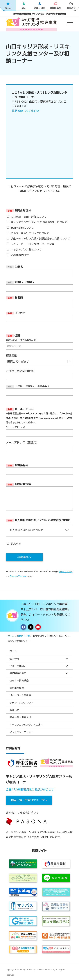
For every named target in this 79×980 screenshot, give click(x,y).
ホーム (11, 635)
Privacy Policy (65, 571)
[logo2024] (33, 24)
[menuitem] (68, 24)
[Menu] (68, 24)
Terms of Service (18, 575)
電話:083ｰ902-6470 (25, 110)
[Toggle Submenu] (66, 658)
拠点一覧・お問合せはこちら (29, 800)
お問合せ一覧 (23, 635)
